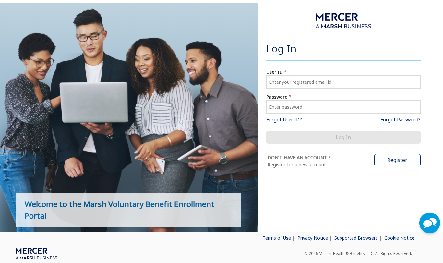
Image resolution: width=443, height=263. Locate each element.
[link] (214, 236)
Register (397, 160)
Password (277, 97)
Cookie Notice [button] (399, 238)
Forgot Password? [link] (400, 119)
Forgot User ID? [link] (284, 119)
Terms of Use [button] (277, 238)
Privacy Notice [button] (313, 238)
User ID (274, 72)
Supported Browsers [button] (356, 238)
